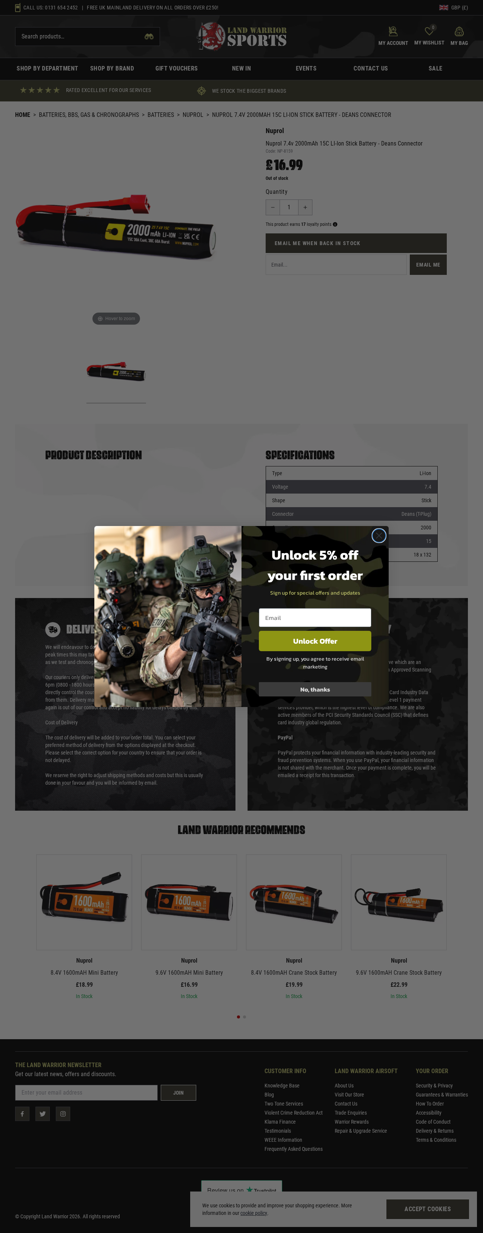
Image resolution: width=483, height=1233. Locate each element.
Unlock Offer (315, 641)
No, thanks (315, 689)
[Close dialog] (379, 535)
